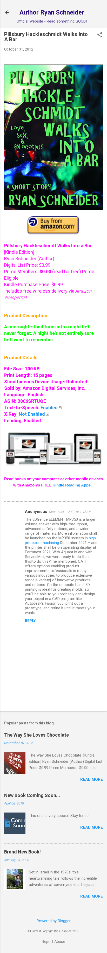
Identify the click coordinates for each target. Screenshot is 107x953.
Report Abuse (53, 941)
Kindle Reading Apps (71, 485)
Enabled (50, 407)
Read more (91, 779)
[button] (100, 35)
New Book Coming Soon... (32, 795)
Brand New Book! (22, 852)
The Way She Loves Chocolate (36, 735)
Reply (30, 621)
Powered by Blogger (54, 921)
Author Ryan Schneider (51, 12)
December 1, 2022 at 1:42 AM (70, 512)
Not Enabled (32, 414)
